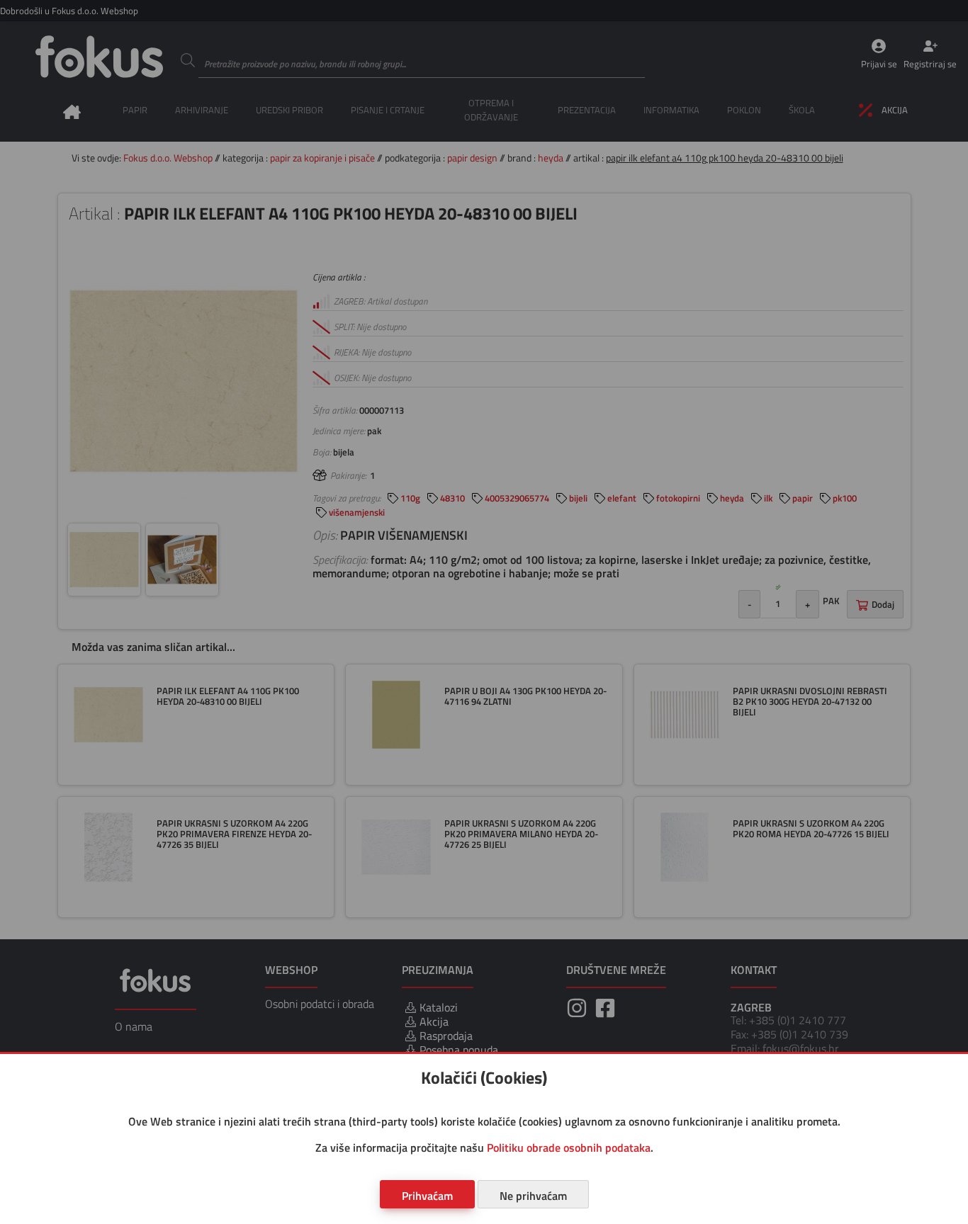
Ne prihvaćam (533, 1195)
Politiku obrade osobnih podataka (569, 1147)
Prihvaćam (427, 1195)
